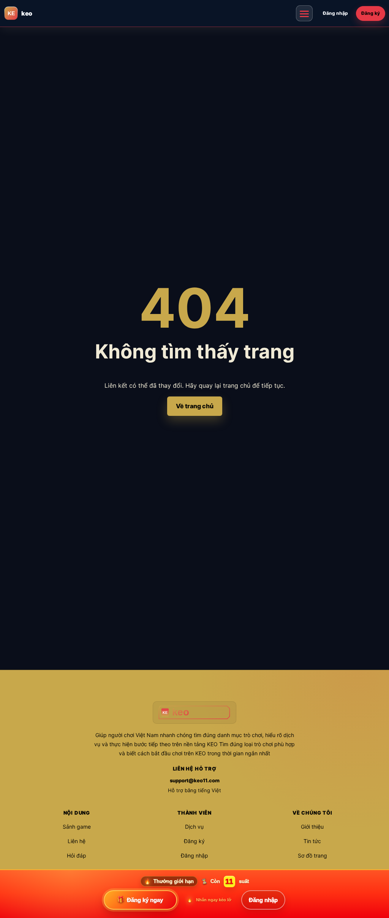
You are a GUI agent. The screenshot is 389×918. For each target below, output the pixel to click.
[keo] (194, 712)
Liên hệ (76, 841)
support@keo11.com (195, 780)
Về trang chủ (194, 406)
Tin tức (312, 841)
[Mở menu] (304, 13)
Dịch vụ (194, 826)
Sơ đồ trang (312, 855)
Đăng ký (370, 13)
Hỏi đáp (76, 855)
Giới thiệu (312, 826)
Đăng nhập (335, 13)
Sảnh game (77, 826)
